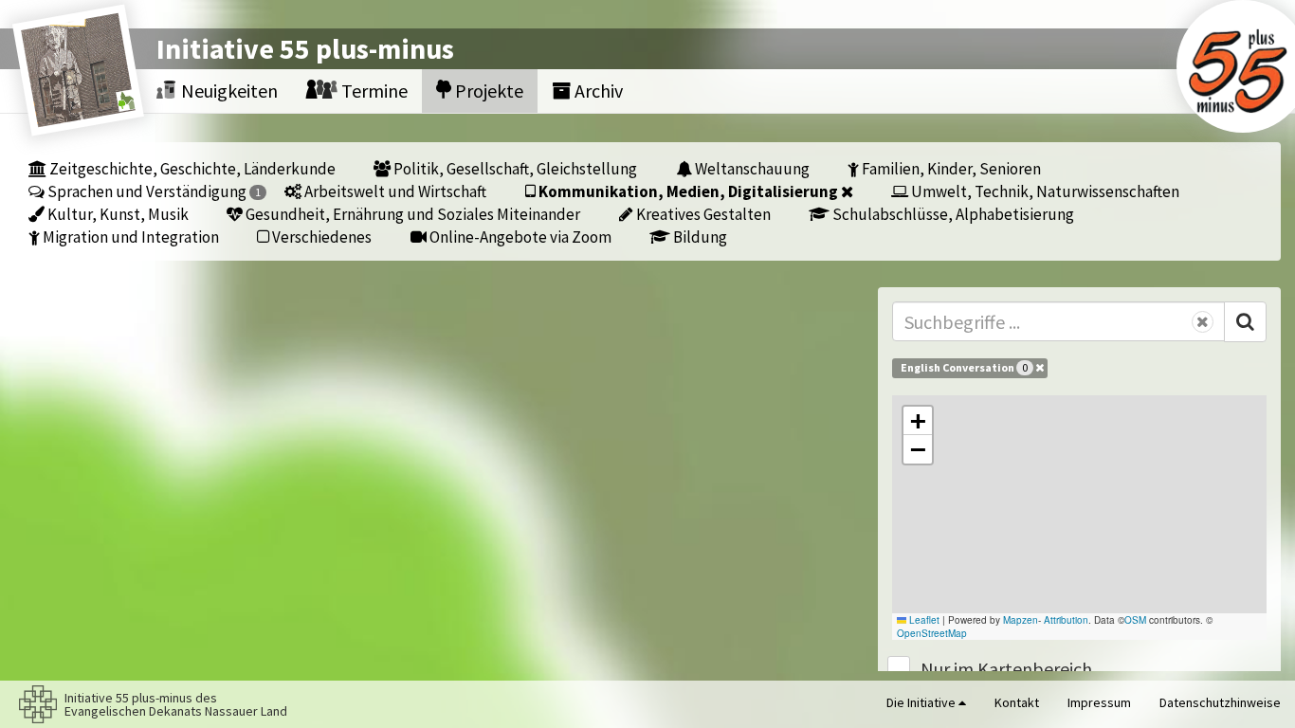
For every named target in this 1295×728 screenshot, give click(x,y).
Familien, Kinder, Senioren (950, 168)
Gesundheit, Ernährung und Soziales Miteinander (411, 214)
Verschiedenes (320, 236)
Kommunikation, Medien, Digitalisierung (688, 191)
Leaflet (922, 620)
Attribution (1066, 620)
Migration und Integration (129, 236)
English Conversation (964, 367)
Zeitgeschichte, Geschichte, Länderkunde (191, 168)
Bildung (698, 236)
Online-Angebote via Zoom (519, 236)
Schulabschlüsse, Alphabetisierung (952, 214)
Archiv (597, 90)
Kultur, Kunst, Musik (117, 214)
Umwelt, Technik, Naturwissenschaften (1043, 191)
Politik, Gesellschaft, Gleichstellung (514, 168)
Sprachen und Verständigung (153, 191)
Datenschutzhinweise (1220, 702)
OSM (1135, 620)
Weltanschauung (751, 168)
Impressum (1099, 702)
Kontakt (1016, 702)
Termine (372, 90)
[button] (917, 421)
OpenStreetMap (932, 633)
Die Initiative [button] (922, 702)
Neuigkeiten (227, 90)
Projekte (487, 90)
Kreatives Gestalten (702, 214)
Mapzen (1020, 620)
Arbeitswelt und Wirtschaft (393, 191)
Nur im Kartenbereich (1006, 669)
